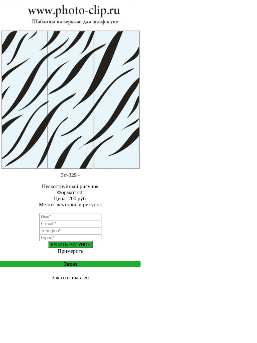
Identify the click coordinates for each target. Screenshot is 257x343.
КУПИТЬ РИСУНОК (70, 244)
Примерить (70, 251)
